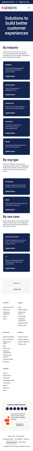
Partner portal (22, 344)
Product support (22, 309)
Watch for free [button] (24, 2)
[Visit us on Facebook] (18, 408)
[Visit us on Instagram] (11, 408)
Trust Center (6, 383)
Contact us (16, 283)
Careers (5, 373)
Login (19, 307)
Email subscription (8, 439)
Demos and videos (8, 339)
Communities (22, 316)
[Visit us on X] (14, 408)
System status (22, 325)
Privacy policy (20, 436)
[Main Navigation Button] (29, 8)
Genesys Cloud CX (8, 307)
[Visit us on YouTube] (22, 408)
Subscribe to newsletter (20, 424)
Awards (5, 385)
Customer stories (8, 359)
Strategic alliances (23, 339)
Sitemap (26, 439)
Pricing (5, 316)
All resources (6, 348)
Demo (4, 319)
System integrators (23, 342)
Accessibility (18, 439)
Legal (4, 390)
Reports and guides (8, 337)
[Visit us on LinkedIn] (7, 408)
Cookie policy (22, 442)
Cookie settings (11, 442)
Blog (4, 346)
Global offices (7, 375)
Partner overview (23, 337)
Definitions (6, 361)
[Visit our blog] (25, 408)
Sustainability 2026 (8, 380)
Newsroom (6, 388)
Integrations (6, 309)
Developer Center (23, 323)
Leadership (6, 378)
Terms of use (11, 436)
